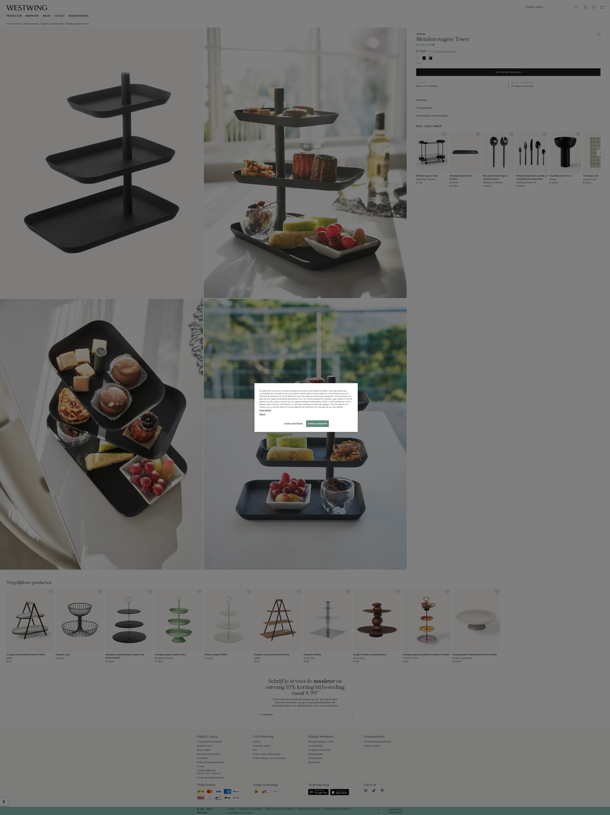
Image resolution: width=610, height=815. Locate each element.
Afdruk (262, 414)
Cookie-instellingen (293, 423)
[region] (306, 407)
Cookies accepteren (317, 423)
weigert (269, 407)
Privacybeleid (265, 410)
